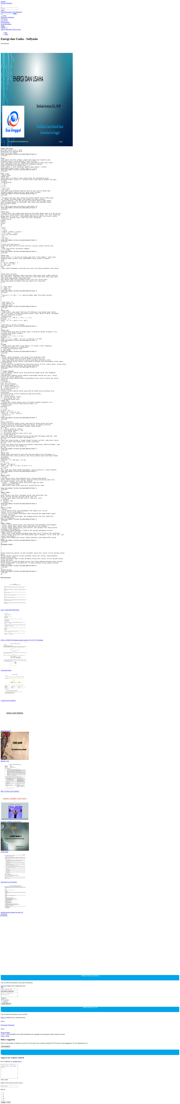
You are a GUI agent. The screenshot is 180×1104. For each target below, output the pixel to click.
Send (8, 1102)
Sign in (3, 986)
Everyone (6, 1000)
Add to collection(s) (7, 29)
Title (2, 987)
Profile (3, 26)
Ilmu (5, 32)
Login (2, 10)
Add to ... (4, 27)
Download (4, 914)
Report (3, 1032)
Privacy (3, 1036)
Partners (7, 1032)
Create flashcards (17, 12)
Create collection (6, 1003)
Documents (4, 1025)
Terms (7, 1036)
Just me (5, 1002)
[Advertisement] (57, 48)
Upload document (6, 12)
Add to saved (17, 29)
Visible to (3, 998)
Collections (10, 17)
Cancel (3, 1102)
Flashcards (4, 17)
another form (17, 1061)
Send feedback (6, 1046)
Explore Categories (6, 3)
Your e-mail (4, 1079)
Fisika (6, 34)
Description (7, 991)
